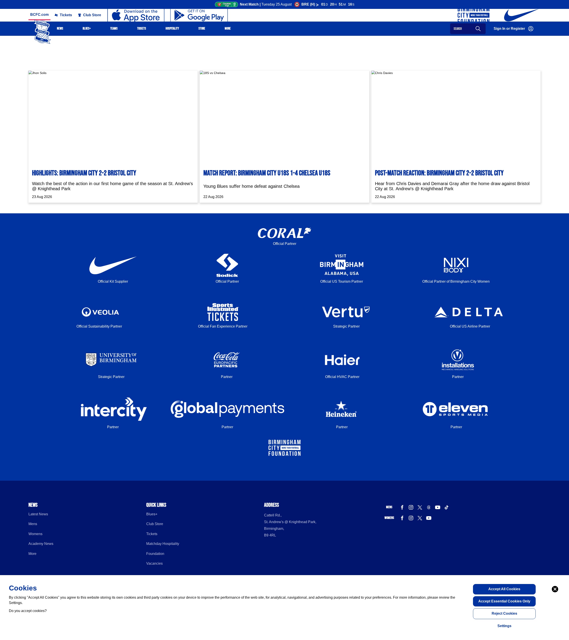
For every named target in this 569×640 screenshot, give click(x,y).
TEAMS (114, 28)
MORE (228, 28)
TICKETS (141, 28)
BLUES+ (87, 28)
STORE (201, 28)
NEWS (60, 28)
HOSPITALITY (172, 28)
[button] (63, 15)
